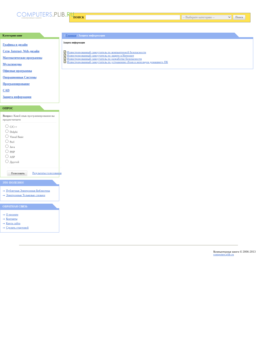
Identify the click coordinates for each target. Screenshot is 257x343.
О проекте (12, 214)
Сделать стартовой (17, 227)
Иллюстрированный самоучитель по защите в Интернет (100, 55)
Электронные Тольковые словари (25, 195)
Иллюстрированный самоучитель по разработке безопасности (104, 59)
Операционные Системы (19, 77)
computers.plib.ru (223, 254)
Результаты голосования (46, 173)
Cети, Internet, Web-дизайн (21, 51)
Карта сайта (13, 223)
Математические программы (22, 58)
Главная (71, 35)
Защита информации (17, 97)
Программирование (16, 84)
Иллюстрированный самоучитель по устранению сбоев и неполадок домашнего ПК (117, 62)
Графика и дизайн (15, 44)
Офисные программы (17, 71)
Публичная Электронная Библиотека (28, 190)
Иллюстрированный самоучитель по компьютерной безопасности (106, 52)
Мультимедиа (12, 64)
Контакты (11, 218)
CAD (6, 90)
